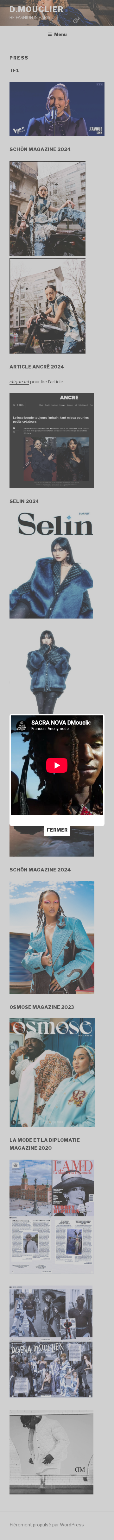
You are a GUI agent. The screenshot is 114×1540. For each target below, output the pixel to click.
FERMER (57, 830)
